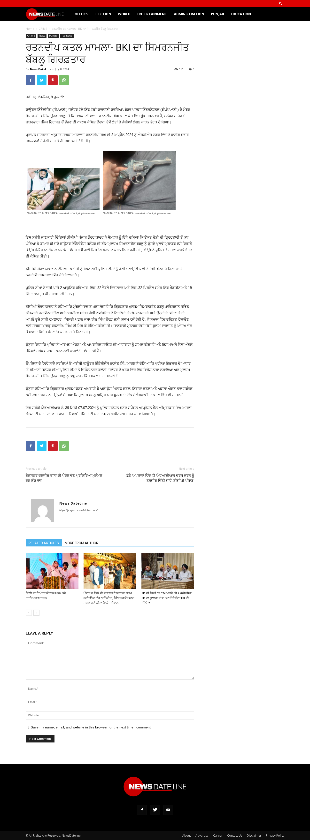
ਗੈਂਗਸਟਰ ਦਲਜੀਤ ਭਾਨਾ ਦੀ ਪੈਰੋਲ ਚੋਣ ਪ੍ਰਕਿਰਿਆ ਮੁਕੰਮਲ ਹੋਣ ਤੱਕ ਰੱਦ (64, 478)
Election (102, 14)
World (124, 14)
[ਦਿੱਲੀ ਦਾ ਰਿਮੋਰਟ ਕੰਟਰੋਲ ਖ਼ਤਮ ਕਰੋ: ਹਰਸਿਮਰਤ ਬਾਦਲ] (52, 571)
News (42, 35)
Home (30, 29)
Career (218, 835)
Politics (80, 14)
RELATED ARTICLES (44, 543)
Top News (67, 35)
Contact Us (234, 835)
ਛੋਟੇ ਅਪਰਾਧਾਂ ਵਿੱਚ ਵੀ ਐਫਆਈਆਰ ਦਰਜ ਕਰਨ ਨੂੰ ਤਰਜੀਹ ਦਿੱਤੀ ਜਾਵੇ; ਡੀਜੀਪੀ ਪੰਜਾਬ (160, 478)
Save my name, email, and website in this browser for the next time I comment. (91, 727)
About (186, 835)
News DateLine (40, 69)
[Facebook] (142, 810)
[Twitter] (155, 810)
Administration (189, 14)
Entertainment (152, 14)
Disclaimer (254, 835)
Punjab (217, 14)
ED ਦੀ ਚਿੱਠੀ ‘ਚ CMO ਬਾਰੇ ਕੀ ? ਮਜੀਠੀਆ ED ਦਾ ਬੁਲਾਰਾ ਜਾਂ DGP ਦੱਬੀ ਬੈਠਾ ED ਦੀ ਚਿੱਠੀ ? (166, 598)
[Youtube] (168, 810)
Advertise (202, 835)
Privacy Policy (275, 835)
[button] (280, 3)
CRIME (43, 29)
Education (241, 14)
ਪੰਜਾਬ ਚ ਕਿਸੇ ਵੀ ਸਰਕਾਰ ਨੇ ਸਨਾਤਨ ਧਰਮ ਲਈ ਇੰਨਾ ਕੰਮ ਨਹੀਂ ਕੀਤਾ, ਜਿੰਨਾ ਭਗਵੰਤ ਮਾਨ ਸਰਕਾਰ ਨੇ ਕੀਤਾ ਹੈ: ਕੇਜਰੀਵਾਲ (109, 598)
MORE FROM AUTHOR (81, 543)
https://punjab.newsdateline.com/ (78, 510)
